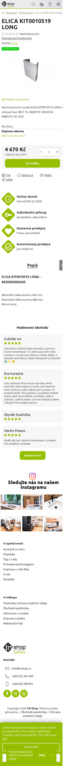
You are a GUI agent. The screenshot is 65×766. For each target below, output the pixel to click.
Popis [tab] (32, 265)
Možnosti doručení (13, 133)
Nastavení (31, 747)
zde (4, 738)
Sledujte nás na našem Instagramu (33, 485)
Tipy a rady (10, 559)
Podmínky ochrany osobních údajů (25, 603)
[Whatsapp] (24, 693)
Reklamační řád (13, 623)
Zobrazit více (32, 455)
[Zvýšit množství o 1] (57, 152)
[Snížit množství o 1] (40, 152)
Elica (15, 43)
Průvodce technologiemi (18, 564)
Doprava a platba (14, 618)
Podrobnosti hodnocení (17, 38)
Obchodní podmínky (16, 608)
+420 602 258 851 (22, 684)
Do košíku (32, 163)
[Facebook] (7, 693)
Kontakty (8, 579)
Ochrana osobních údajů (41, 714)
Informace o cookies (16, 613)
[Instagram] (15, 693)
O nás (6, 574)
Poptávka (9, 554)
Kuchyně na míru (14, 549)
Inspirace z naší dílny (16, 569)
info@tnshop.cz (21, 669)
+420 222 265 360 (22, 676)
